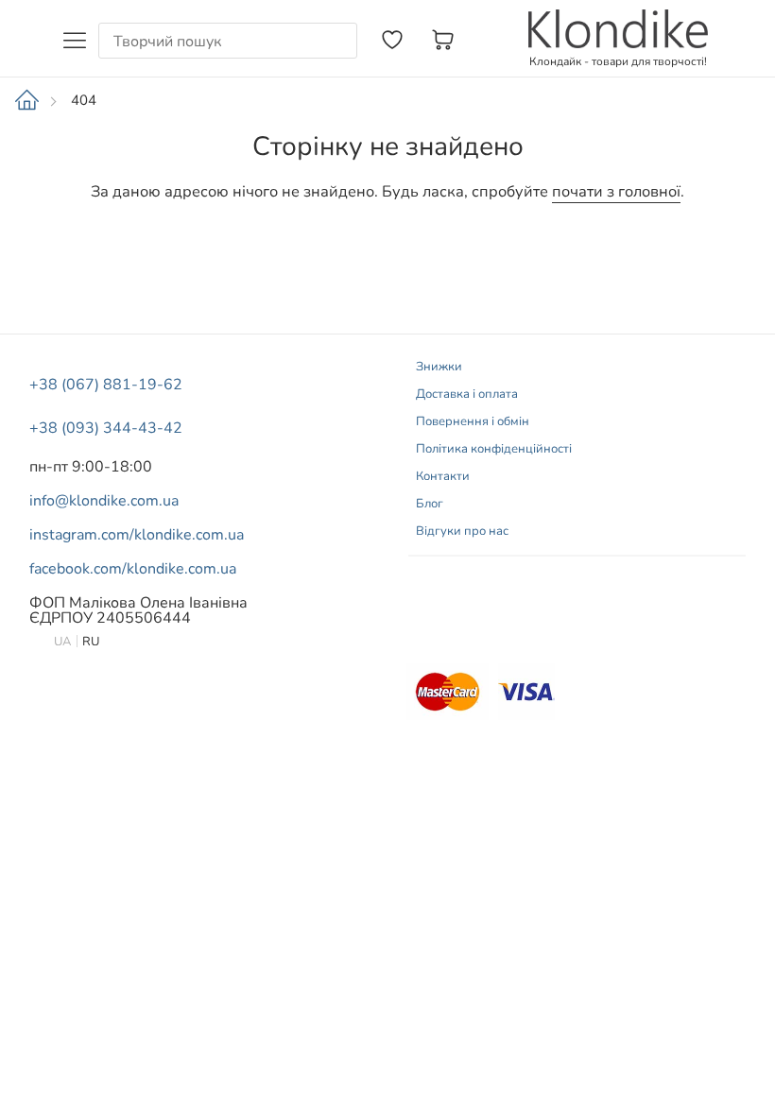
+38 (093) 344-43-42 (105, 428)
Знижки (439, 366)
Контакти (443, 476)
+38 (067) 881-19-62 (105, 384)
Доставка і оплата (467, 394)
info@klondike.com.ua (104, 500)
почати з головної (616, 192)
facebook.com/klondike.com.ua (132, 568)
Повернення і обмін (472, 421)
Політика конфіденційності (494, 448)
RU (90, 642)
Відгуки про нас (462, 531)
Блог (429, 503)
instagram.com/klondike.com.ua (136, 534)
